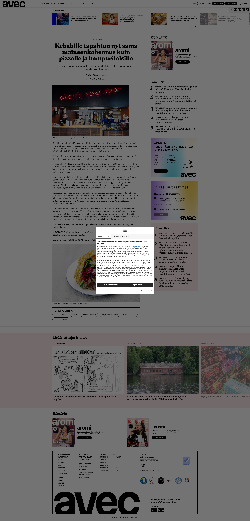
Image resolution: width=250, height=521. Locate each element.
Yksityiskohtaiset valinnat (120, 236)
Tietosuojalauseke (147, 291)
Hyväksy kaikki (139, 285)
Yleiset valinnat (103, 236)
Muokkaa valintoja (111, 285)
